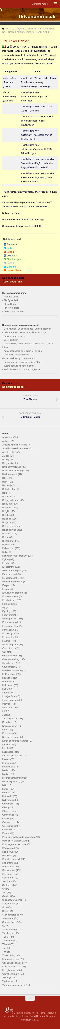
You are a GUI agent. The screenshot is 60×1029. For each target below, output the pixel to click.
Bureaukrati (8, 540)
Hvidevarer (8, 685)
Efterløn (6, 563)
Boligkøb (7, 507)
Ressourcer (8, 866)
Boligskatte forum (11, 526)
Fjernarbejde (8, 603)
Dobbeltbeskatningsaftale (15, 555)
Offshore (7, 810)
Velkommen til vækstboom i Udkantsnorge (25, 332)
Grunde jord (8, 662)
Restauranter (9, 870)
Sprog (5, 910)
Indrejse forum (9, 696)
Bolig (5, 492)
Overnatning (8, 825)
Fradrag (6, 640)
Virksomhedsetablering (14, 984)
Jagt (4, 714)
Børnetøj (6, 485)
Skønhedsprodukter (12, 899)
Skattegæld (8, 885)
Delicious (11, 255)
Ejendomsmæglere (12, 570)
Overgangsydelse (11, 822)
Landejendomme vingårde (15, 740)
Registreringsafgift (11, 859)
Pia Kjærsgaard (11, 307)
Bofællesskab (9, 489)
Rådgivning (8, 848)
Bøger (5, 481)
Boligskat (7, 522)
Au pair (6, 455)
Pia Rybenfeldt (11, 300)
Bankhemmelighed (12, 466)
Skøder (6, 896)
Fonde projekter (10, 625)
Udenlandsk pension (12, 962)
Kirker (5, 729)
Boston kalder (11, 339)
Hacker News (13, 270)
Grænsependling (11, 659)
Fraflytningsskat (10, 644)
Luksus (6, 759)
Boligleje (6, 514)
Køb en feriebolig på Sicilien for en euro (23, 350)
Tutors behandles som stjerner (19, 365)
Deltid (5, 551)
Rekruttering (8, 862)
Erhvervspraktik (10, 596)
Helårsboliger (9, 674)
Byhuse (6, 544)
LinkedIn (11, 266)
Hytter (5, 688)
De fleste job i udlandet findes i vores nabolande (28, 328)
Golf (4, 651)
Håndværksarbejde (12, 670)
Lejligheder (8, 751)
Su (4, 925)
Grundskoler (8, 666)
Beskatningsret (10, 474)
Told (4, 951)
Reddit (10, 263)
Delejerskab (8, 548)
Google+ (11, 252)
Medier (6, 773)
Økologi (6, 807)
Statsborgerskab (11, 914)
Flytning (6, 611)
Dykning (6, 559)
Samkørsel (8, 877)
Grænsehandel (10, 655)
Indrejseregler (9, 699)
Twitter (10, 248)
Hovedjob (7, 681)
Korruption (7, 733)
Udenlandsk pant (11, 959)
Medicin (6, 770)
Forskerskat (8, 637)
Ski (4, 888)
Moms (5, 792)
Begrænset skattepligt (13, 470)
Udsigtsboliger (9, 970)
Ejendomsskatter (11, 577)
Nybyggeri (7, 799)
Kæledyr (6, 722)
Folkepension (9, 622)
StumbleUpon (14, 259)
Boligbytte (7, 496)
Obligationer (8, 803)
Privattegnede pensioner (14, 844)
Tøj (4, 947)
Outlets (6, 818)
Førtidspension (10, 618)
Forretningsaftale (11, 633)
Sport (5, 907)
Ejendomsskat (9, 574)
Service (6, 881)
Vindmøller (8, 981)
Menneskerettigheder (13, 777)
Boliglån (6, 511)
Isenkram (7, 707)
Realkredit (7, 855)
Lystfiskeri (7, 762)
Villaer (5, 977)
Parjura (6, 833)
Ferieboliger (8, 600)
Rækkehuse (8, 851)
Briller (5, 537)
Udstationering (9, 973)
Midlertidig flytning (11, 781)
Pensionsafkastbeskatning (15, 840)
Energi (5, 588)
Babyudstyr (8, 463)
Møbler (6, 788)
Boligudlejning (9, 529)
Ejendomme (8, 566)
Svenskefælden (10, 929)
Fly (4, 607)
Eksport (6, 585)
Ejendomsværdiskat (12, 581)
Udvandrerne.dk (37, 16)
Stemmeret (8, 918)
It (3, 711)
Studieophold (9, 922)
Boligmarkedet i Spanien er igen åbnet (23, 361)
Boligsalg (7, 518)
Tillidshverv (8, 940)
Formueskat (8, 629)
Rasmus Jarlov (11, 296)
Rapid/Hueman (37, 1016)
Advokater (7, 437)
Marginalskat (9, 766)
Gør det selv (8, 648)
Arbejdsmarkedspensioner (15, 448)
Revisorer (7, 873)
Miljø (5, 785)
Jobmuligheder (10, 718)
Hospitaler (7, 677)
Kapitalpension (10, 725)
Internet (6, 703)
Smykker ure (9, 903)
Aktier (5, 440)
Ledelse (6, 744)
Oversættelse (9, 829)
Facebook (11, 244)
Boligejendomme (11, 500)
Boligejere (7, 503)
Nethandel (7, 796)
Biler (4, 477)
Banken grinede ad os (15, 336)
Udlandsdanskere (11, 966)
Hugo (29, 1019)
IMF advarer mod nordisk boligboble (22, 369)
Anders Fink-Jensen (14, 311)
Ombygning (8, 814)
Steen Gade (10, 303)
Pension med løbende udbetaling (18, 836)
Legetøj (6, 748)
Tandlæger (8, 933)
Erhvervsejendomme (13, 592)
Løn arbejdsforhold (11, 755)
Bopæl (5, 533)
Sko (4, 892)
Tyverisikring (9, 955)
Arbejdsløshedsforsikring (15, 444)
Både (5, 459)
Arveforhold (8, 452)
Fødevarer (7, 614)
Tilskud (6, 944)
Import (5, 692)
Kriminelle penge (11, 736)
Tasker (6, 936)
